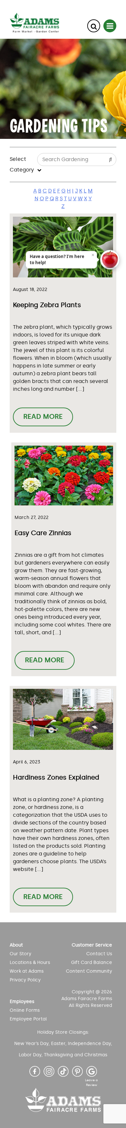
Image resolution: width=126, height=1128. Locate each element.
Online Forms (25, 1010)
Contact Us (99, 954)
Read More (43, 416)
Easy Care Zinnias (43, 533)
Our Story (20, 954)
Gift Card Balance (91, 962)
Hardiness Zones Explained (56, 777)
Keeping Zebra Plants (47, 305)
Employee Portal (28, 1019)
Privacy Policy (25, 980)
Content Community (89, 971)
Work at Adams (27, 971)
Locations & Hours (30, 962)
